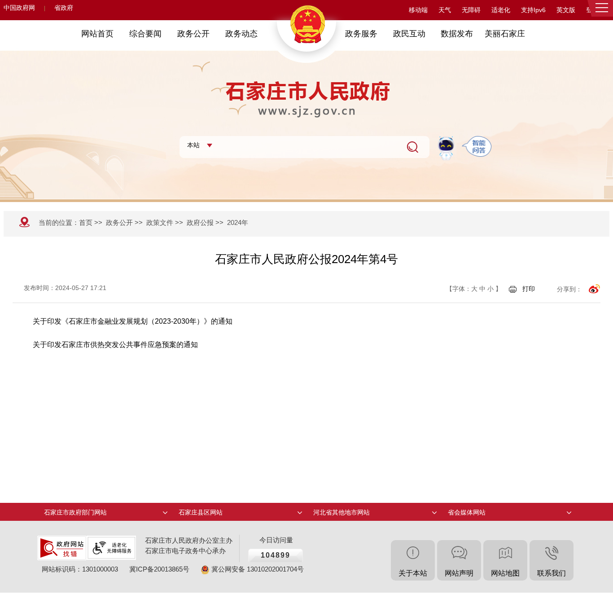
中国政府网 (19, 7)
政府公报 (200, 222)
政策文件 (159, 222)
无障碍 (471, 10)
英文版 (565, 10)
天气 (444, 10)
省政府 (63, 7)
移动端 (418, 10)
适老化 (500, 10)
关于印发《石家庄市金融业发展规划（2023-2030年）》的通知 (132, 321)
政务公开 (119, 222)
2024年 (237, 222)
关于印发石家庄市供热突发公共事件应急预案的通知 (115, 344)
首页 (85, 222)
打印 (528, 288)
